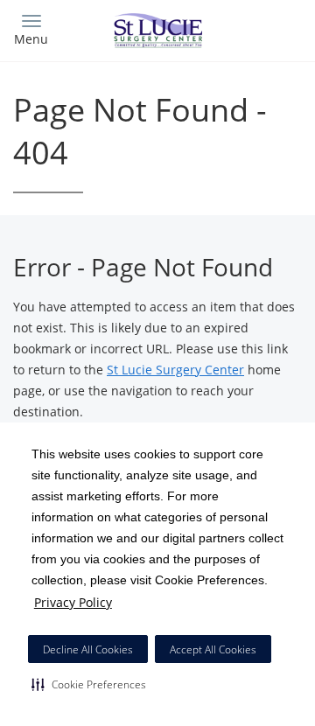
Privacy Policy (73, 602)
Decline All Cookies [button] (88, 649)
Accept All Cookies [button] (213, 649)
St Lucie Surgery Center (175, 369)
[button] (89, 684)
